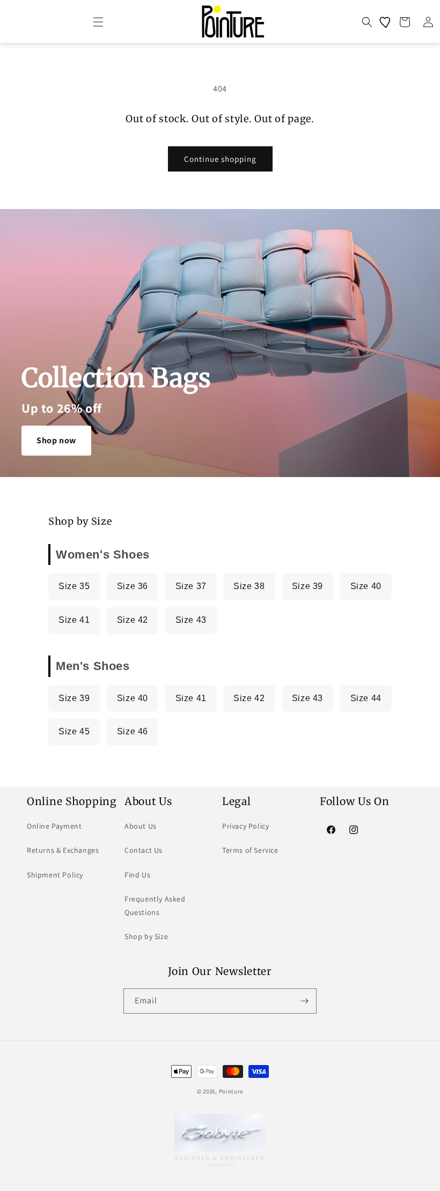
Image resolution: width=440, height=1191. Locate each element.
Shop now (56, 440)
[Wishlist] (386, 22)
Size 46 (132, 731)
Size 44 (366, 698)
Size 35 (74, 586)
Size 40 (366, 586)
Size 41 (74, 619)
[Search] (367, 22)
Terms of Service (250, 850)
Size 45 (74, 731)
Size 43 (191, 619)
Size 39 (307, 586)
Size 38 (249, 586)
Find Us (137, 875)
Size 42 (132, 619)
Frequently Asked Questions (155, 905)
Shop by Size (146, 936)
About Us (140, 826)
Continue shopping (220, 159)
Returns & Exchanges (63, 850)
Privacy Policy (245, 826)
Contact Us (143, 850)
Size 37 (191, 586)
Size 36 (132, 586)
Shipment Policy (55, 875)
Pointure (231, 1091)
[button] (98, 22)
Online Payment (54, 826)
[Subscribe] (304, 1001)
